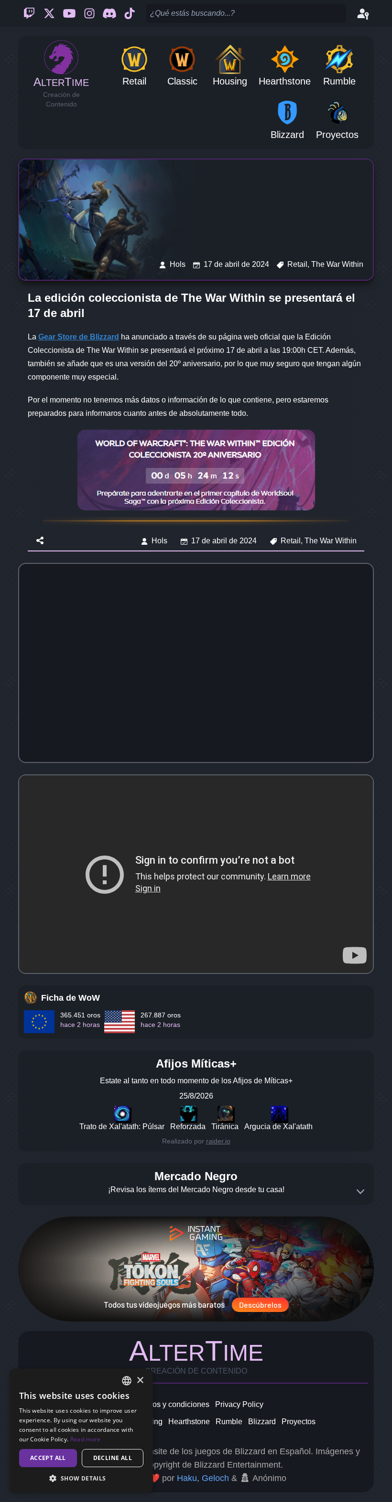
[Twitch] (29, 13)
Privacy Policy (239, 1404)
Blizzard (262, 1421)
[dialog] (81, 1430)
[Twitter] (49, 13)
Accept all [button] (48, 1458)
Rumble (229, 1421)
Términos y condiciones (169, 1404)
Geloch (215, 1478)
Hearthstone (189, 1421)
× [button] (139, 1380)
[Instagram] (89, 13)
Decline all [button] (112, 1458)
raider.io (218, 1141)
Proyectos (299, 1421)
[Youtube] (69, 13)
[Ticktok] (129, 13)
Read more (85, 1439)
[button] (81, 1478)
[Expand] (360, 1191)
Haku (187, 1478)
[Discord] (109, 13)
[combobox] (126, 1381)
